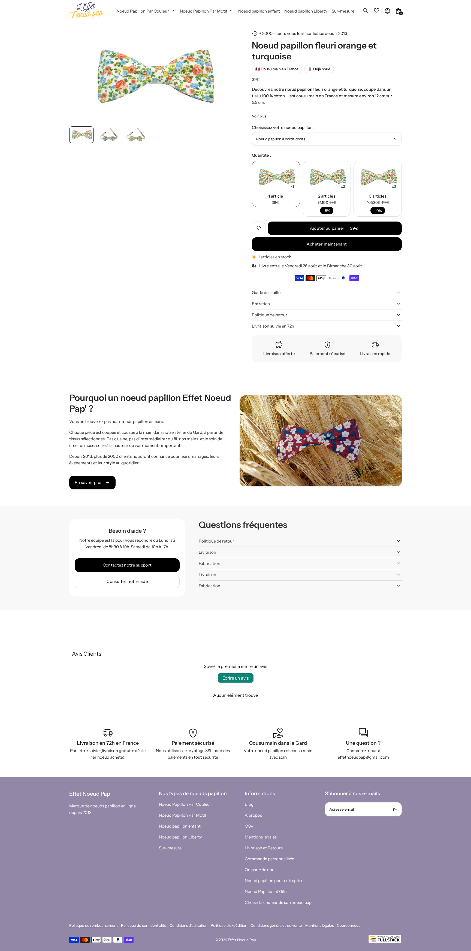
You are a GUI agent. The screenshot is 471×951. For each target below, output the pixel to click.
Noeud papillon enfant (180, 826)
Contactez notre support (127, 565)
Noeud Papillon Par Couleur (185, 804)
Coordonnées (348, 925)
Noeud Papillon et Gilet (266, 891)
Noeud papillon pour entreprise (274, 880)
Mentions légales (261, 837)
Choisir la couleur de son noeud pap (278, 902)
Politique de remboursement (93, 925)
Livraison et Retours (264, 847)
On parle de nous (260, 869)
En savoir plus (92, 483)
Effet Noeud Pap (242, 940)
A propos (253, 815)
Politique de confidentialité (143, 925)
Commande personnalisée (269, 858)
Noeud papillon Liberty (180, 837)
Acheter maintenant (327, 244)
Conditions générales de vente (276, 925)
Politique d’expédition (229, 925)
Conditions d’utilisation (188, 925)
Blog (249, 804)
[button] (81, 134)
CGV (249, 826)
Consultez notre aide (127, 581)
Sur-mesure (170, 847)
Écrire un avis (235, 678)
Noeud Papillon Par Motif (182, 815)
